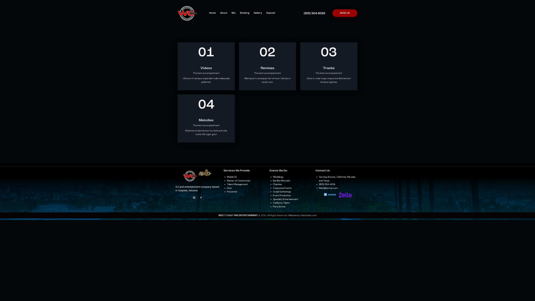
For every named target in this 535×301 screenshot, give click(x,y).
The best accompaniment (206, 73)
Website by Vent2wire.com (302, 215)
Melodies (206, 120)
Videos (206, 68)
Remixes (267, 68)
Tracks (329, 68)
